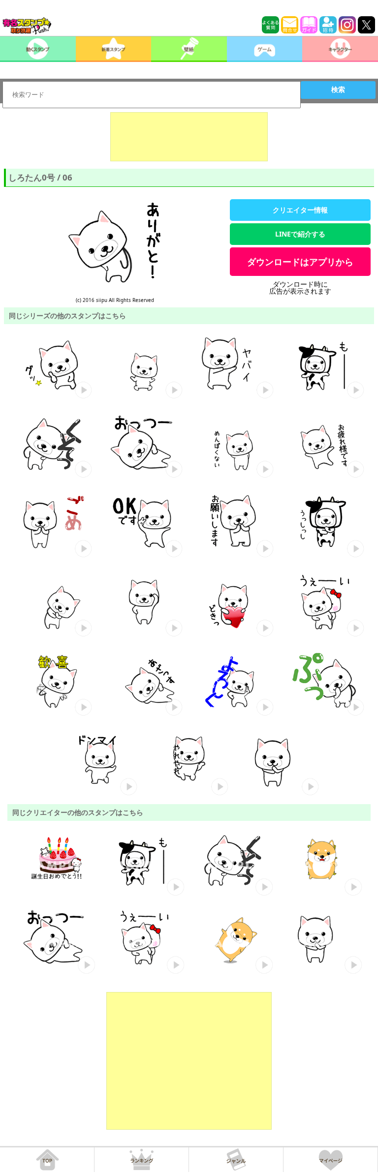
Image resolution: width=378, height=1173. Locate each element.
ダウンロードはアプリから (300, 262)
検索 (338, 89)
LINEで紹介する (300, 234)
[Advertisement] (189, 136)
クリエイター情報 (300, 209)
